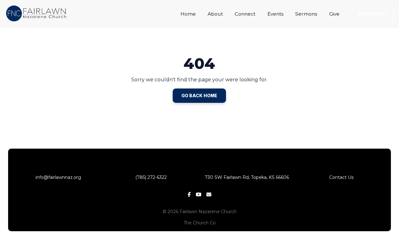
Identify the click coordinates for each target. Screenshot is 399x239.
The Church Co (200, 223)
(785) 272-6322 (152, 177)
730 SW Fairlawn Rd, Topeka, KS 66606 (247, 177)
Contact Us (341, 177)
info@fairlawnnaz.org (57, 177)
